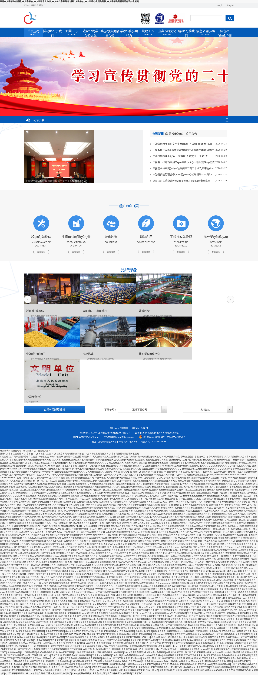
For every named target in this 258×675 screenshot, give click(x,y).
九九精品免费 (150, 601)
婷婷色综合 (133, 544)
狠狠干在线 (87, 571)
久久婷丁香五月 (120, 487)
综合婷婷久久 (113, 667)
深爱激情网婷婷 (217, 628)
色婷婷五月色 (188, 468)
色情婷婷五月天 (41, 598)
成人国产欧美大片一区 (25, 646)
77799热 (166, 643)
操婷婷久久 (99, 571)
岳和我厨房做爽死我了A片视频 (125, 526)
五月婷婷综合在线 (168, 538)
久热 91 (31, 499)
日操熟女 (219, 598)
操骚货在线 (45, 592)
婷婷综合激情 (102, 460)
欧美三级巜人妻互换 (107, 529)
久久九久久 (183, 589)
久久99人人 (34, 604)
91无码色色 (100, 477)
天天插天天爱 (105, 628)
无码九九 (62, 604)
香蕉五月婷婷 (187, 456)
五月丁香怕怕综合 (244, 547)
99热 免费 (251, 481)
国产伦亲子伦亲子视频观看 (55, 523)
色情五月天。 (109, 508)
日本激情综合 (22, 601)
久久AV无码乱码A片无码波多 (242, 511)
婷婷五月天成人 (205, 508)
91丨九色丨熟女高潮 (35, 673)
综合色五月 (211, 568)
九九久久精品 (244, 466)
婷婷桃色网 (55, 538)
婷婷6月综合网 (65, 616)
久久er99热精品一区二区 (31, 529)
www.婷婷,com (161, 511)
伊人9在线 (123, 456)
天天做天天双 (238, 508)
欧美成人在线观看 (166, 601)
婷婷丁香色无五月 (216, 637)
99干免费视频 (101, 562)
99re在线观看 (20, 625)
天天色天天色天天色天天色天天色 (35, 460)
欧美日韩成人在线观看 (85, 643)
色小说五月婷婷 (188, 535)
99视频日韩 (196, 481)
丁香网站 (184, 550)
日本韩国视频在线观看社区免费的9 (233, 559)
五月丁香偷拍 (23, 477)
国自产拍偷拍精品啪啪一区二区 (82, 529)
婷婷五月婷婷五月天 (9, 568)
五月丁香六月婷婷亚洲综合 (38, 520)
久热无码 (172, 481)
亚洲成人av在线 (116, 460)
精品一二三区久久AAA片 (39, 474)
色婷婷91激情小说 (247, 477)
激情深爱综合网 (7, 466)
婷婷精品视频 (97, 468)
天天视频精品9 (26, 541)
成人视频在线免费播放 (105, 511)
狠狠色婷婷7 (99, 535)
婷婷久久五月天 (245, 571)
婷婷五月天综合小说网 (63, 468)
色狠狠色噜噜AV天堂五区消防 (143, 646)
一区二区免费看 (238, 664)
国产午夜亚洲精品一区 (171, 496)
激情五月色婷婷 (69, 658)
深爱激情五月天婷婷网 (129, 637)
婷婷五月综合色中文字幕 (224, 583)
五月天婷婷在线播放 (60, 625)
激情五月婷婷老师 (132, 622)
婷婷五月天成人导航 (41, 511)
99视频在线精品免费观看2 (153, 628)
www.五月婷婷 (51, 477)
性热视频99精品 (97, 577)
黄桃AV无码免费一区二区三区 (85, 583)
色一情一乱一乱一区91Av (45, 481)
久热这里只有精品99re (24, 595)
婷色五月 (157, 547)
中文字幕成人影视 (86, 517)
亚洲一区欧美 (223, 568)
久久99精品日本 (133, 607)
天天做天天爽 (55, 502)
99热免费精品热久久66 (133, 655)
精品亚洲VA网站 (42, 568)
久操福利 (200, 505)
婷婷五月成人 (34, 616)
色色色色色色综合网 (247, 592)
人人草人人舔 (152, 502)
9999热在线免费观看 (90, 496)
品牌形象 (129, 270)
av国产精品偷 (49, 643)
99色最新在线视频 (191, 592)
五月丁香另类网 (137, 574)
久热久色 (106, 514)
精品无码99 (212, 556)
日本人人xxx (231, 571)
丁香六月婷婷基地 (215, 456)
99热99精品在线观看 (59, 586)
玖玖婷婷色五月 (96, 574)
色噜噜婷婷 (191, 634)
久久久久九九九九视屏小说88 (65, 601)
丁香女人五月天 (7, 631)
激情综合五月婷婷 (168, 541)
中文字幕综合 (94, 616)
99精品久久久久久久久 (97, 463)
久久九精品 (212, 547)
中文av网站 (180, 474)
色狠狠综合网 (209, 460)
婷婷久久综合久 (192, 649)
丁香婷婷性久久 (67, 646)
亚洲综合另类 (6, 484)
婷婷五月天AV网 (214, 625)
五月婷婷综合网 (49, 616)
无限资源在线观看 (55, 508)
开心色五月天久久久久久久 (168, 468)
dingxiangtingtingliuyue (42, 544)
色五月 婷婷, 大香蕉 (89, 541)
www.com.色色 (161, 661)
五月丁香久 (137, 673)
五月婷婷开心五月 (150, 595)
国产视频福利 (195, 538)
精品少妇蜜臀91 (193, 658)
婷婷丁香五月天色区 (84, 511)
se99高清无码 (130, 541)
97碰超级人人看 (21, 661)
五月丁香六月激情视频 (110, 523)
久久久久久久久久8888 (14, 496)
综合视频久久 (189, 667)
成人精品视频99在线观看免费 (77, 568)
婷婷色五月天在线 (128, 466)
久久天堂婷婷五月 (244, 634)
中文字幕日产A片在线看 (55, 529)
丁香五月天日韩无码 (106, 634)
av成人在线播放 (109, 456)
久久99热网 (244, 562)
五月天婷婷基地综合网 (28, 553)
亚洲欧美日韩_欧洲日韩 (162, 466)
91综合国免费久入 (26, 514)
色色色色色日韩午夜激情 (182, 529)
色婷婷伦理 (173, 571)
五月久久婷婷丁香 (27, 613)
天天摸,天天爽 (120, 544)
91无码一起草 (166, 502)
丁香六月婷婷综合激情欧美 (58, 673)
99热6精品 (233, 526)
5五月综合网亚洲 (45, 559)
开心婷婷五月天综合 (167, 532)
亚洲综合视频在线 (174, 487)
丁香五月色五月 (19, 499)
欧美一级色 (57, 511)
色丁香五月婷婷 (98, 667)
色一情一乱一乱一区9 (69, 607)
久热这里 (45, 463)
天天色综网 (41, 595)
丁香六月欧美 (213, 622)
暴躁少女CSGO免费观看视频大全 (63, 496)
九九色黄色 (154, 508)
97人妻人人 (33, 628)
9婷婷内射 (83, 466)
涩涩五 (87, 667)
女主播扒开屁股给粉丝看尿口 (132, 535)
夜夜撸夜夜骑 (18, 673)
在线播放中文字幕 (203, 565)
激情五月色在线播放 (228, 538)
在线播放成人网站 (22, 610)
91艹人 (47, 655)
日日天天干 (33, 592)
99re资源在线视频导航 (87, 502)
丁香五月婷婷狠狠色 (189, 463)
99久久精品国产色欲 (30, 634)
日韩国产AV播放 (149, 640)
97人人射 (56, 658)
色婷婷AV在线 (223, 460)
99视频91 (81, 598)
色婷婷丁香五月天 (241, 661)
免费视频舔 (187, 568)
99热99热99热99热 (9, 508)
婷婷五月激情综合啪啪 (193, 670)
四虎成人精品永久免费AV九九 (76, 595)
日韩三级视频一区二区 (235, 520)
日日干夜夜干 (239, 481)
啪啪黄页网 (128, 468)
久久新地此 (218, 520)
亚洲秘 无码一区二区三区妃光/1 (187, 490)
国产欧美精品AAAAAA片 (120, 562)
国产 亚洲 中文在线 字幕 (220, 493)
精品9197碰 (40, 508)
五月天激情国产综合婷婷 (66, 535)
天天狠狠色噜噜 (100, 604)
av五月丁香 (64, 550)
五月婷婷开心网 (243, 670)
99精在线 (139, 601)
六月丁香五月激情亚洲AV (144, 474)
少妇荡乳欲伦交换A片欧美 (147, 496)
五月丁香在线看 (163, 577)
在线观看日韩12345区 (158, 619)
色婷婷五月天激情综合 (80, 493)
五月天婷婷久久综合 (122, 547)
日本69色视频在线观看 (144, 529)
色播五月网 (204, 616)
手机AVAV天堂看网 (203, 532)
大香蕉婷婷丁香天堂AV (29, 565)
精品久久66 (156, 520)
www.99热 (187, 547)
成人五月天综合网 (135, 514)
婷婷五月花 (227, 481)
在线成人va (184, 661)
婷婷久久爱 (43, 502)
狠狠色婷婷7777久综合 (91, 601)
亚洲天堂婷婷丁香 (122, 553)
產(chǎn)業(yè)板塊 (129, 206)
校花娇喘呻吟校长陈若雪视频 (181, 631)
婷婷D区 (85, 610)
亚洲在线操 (80, 628)
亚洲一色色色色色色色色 (101, 586)
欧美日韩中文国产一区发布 (123, 568)
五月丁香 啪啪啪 (109, 616)
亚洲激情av (14, 538)
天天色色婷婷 (100, 607)
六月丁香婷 (208, 613)
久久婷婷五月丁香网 (143, 511)
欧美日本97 (41, 514)
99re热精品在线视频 (81, 673)
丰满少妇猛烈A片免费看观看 (164, 471)
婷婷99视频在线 (239, 535)
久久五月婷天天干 (226, 547)
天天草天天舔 (203, 667)
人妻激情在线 (159, 613)
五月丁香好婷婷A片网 (117, 640)
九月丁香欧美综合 (76, 562)
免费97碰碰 (89, 589)
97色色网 (91, 634)
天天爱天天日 (139, 562)
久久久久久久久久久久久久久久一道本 (219, 466)
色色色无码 (137, 538)
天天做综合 (151, 574)
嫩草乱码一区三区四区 (223, 532)
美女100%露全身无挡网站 (191, 559)
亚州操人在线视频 (225, 643)
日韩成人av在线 (170, 586)
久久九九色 (166, 565)
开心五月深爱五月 (178, 598)
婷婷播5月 (87, 456)
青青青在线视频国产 (230, 649)
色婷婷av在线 (13, 652)
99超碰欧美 (26, 481)
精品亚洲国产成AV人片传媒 (97, 550)
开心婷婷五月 (35, 493)
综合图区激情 (72, 640)
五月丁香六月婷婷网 (219, 487)
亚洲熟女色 (53, 550)
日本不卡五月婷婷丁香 (233, 499)
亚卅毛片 (121, 505)
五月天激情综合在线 (160, 667)
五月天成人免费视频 (101, 655)
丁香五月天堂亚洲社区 (208, 544)
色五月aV (50, 541)
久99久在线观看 (61, 559)
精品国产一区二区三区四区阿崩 (108, 490)
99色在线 (251, 505)
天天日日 (90, 562)
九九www (108, 544)
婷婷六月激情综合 (203, 529)
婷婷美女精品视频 (209, 484)
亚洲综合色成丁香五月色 (42, 535)
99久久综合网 (120, 583)
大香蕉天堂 (118, 643)
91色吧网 (229, 471)
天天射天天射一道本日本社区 (155, 607)
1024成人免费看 (49, 604)
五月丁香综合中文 (227, 631)
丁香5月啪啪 (112, 535)
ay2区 (8, 673)
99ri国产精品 (246, 577)
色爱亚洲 (11, 637)
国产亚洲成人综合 (239, 568)
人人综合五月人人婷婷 (75, 508)
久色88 (145, 508)
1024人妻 (128, 580)
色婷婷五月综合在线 (180, 477)
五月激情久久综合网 (57, 562)
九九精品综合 (163, 556)
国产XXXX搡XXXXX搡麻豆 (60, 514)
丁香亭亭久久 (189, 505)
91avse (12, 580)
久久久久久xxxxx (176, 511)
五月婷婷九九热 (198, 556)
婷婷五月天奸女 (131, 613)
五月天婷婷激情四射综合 (235, 586)
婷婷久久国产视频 (8, 514)
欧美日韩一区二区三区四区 (22, 490)
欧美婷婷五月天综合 (65, 553)
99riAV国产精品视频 (176, 493)
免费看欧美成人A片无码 (39, 625)
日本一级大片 (152, 670)
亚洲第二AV (176, 667)
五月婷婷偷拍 (161, 571)
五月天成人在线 (205, 664)
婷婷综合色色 (225, 514)
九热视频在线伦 (208, 643)
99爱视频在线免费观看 (82, 661)
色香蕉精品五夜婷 (136, 502)
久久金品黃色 (80, 514)
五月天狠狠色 (105, 502)
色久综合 (146, 658)
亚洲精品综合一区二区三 (186, 616)
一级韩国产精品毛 (87, 619)
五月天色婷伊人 (185, 532)
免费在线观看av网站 (160, 568)
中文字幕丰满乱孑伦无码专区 (173, 610)
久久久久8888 (118, 550)
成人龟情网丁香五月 (144, 571)
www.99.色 (183, 538)
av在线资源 (231, 550)
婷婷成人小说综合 (176, 544)
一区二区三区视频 (247, 628)
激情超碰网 (107, 652)
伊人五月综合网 (82, 468)
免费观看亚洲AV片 (100, 568)
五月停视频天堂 (59, 505)
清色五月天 (92, 556)
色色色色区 (67, 460)
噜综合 (193, 517)
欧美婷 (196, 643)
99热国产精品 (241, 553)
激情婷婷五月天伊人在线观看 (205, 477)
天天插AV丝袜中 (65, 481)
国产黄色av (176, 568)
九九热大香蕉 (96, 544)
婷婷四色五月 (77, 550)
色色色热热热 (165, 490)
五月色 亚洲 (86, 490)
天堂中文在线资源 (141, 471)
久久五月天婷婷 (189, 619)
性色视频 (88, 474)
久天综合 (93, 466)
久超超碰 (4, 456)
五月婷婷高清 (69, 502)
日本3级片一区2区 (222, 508)
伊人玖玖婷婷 (90, 526)
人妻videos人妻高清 (161, 634)
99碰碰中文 (239, 643)
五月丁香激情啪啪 (145, 484)
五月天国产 (153, 610)
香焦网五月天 (216, 616)
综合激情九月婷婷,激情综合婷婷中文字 (21, 619)
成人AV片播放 (236, 610)
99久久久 (42, 496)
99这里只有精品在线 (137, 610)
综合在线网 (145, 487)
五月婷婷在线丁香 (245, 502)
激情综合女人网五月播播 (211, 586)
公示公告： (40, 120)
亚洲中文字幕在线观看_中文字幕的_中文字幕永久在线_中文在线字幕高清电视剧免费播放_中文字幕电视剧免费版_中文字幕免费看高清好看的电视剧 (69, 1)
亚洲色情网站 (175, 460)
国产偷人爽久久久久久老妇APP (84, 523)
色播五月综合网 (191, 607)
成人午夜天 (146, 526)
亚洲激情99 (125, 595)
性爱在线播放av (94, 508)
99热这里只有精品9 (44, 532)
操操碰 (40, 613)
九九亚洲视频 (18, 574)
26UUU (174, 550)
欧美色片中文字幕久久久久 (236, 607)
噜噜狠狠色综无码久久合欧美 (164, 559)
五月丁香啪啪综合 (155, 562)
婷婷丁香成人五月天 (207, 541)
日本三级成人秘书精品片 (190, 471)
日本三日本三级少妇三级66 (114, 610)
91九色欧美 (147, 661)
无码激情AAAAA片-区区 (18, 535)
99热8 (127, 463)
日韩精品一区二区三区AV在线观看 (101, 592)
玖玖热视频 (27, 586)
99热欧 (116, 471)
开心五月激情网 (82, 577)
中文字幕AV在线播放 (219, 562)
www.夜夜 (80, 553)
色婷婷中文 (209, 502)
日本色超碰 (93, 484)
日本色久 (184, 484)
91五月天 (90, 553)
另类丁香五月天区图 (76, 556)
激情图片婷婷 (57, 592)
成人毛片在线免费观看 (154, 652)
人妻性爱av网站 (7, 601)
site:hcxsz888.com (13, 468)
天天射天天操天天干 (74, 592)
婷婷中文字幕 (42, 622)
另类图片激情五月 (143, 631)
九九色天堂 (112, 477)
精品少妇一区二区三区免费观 (116, 658)
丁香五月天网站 (14, 471)
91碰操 (77, 652)
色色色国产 (206, 520)
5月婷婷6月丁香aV (28, 502)
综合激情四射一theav (168, 646)
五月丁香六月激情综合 (225, 502)
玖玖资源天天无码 (72, 571)
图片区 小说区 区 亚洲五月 (47, 526)
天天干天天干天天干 (110, 496)
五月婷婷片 (58, 490)
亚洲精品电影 (76, 559)
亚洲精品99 (220, 613)
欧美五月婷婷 (141, 619)
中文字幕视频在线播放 (183, 574)
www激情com (47, 471)
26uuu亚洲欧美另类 (133, 652)
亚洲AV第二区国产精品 (213, 471)
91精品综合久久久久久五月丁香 (140, 664)
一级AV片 (173, 661)
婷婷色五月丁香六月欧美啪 (183, 595)
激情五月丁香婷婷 (212, 655)
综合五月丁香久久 (38, 550)
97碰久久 (29, 466)
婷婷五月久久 (151, 649)
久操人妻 (25, 577)
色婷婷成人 (19, 664)
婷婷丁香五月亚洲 (158, 553)
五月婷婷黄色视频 (134, 505)
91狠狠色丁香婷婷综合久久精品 (40, 574)
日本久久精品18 (157, 517)
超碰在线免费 (36, 601)
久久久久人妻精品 (194, 526)
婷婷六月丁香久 (41, 586)
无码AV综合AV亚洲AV (14, 640)
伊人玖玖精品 (77, 625)
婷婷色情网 (65, 622)
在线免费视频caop (210, 610)
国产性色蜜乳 (202, 631)
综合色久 (91, 598)
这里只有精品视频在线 (120, 598)
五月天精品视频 (194, 613)
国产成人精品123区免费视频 (158, 514)
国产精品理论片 (21, 547)
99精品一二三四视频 (189, 586)
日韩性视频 (244, 517)
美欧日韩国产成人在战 (51, 619)
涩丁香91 (55, 646)
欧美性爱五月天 (48, 565)
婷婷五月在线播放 (122, 538)
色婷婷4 (11, 589)
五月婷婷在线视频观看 (220, 667)
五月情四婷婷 (38, 631)
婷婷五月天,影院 (88, 664)
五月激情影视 (175, 505)
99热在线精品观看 (239, 529)
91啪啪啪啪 (12, 544)
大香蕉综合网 (53, 664)
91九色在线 (150, 556)
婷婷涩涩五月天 (129, 532)
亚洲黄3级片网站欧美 (217, 604)
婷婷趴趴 (134, 604)
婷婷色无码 (225, 622)
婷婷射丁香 (145, 589)
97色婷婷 (230, 553)
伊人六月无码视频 (60, 474)
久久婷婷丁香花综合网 (74, 487)
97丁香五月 (19, 658)
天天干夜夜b (102, 664)
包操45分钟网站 (10, 613)
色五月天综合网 (104, 619)
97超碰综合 (207, 499)
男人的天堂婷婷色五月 (246, 619)
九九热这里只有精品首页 (195, 637)
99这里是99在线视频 (236, 640)
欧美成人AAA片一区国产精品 (166, 456)
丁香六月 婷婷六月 (212, 481)
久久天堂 (40, 490)
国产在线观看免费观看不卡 (18, 511)
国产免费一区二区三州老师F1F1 (47, 610)
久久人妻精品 (143, 568)
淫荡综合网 (218, 595)
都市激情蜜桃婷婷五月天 (82, 477)
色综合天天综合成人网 (84, 481)
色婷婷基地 (157, 622)
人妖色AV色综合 (113, 532)
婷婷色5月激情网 (12, 571)
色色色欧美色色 (229, 655)
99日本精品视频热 (246, 595)
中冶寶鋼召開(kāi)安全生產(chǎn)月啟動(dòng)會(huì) (182, 143)
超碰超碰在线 (176, 607)
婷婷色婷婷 (142, 490)
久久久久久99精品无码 (62, 667)
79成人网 (115, 595)
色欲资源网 (153, 463)
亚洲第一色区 (196, 502)
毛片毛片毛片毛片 (50, 517)
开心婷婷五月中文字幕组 (177, 517)
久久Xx (151, 577)
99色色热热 (43, 456)
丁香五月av (42, 583)
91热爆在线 (203, 619)
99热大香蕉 (39, 541)
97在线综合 (173, 484)
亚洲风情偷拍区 (70, 655)
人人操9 (224, 496)
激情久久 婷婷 (127, 496)
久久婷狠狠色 (112, 637)
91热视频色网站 (197, 571)
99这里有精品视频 (138, 577)
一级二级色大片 (25, 598)
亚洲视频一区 (55, 598)
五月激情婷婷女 (111, 631)
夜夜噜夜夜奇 (43, 646)
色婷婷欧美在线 (210, 538)
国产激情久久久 (26, 508)
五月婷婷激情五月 (113, 580)
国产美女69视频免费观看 (129, 508)
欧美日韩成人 (248, 604)
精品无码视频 (60, 556)
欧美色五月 (58, 547)
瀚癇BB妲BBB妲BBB (74, 634)
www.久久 (27, 468)
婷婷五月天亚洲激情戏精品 (98, 487)
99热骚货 (136, 595)
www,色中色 (206, 649)
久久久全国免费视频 (157, 481)
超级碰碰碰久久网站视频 (89, 658)
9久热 (24, 538)
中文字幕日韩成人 (31, 463)
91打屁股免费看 (28, 652)
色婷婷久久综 (225, 484)
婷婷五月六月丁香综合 (155, 493)
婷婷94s (233, 562)
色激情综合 (129, 643)
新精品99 (50, 661)
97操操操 (174, 664)
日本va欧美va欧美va (246, 463)
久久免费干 (228, 490)
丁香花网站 (73, 505)
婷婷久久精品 (236, 523)
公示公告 (191, 133)
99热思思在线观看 (140, 553)
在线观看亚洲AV (242, 532)
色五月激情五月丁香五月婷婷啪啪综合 (117, 484)
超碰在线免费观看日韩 (228, 577)
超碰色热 (109, 574)
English (230, 5)
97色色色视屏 (244, 625)
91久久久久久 (6, 595)
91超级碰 (177, 670)
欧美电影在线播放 (148, 544)
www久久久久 (249, 598)
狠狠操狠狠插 (242, 541)
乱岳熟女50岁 (62, 493)
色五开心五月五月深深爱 (212, 463)
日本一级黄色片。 (80, 670)
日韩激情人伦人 (122, 574)
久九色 (137, 468)
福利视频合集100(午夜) (195, 622)
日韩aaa (216, 565)
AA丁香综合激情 (217, 619)
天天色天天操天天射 (193, 655)
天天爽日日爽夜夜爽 (100, 595)
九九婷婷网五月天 (104, 553)
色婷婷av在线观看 (72, 456)
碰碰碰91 (7, 556)
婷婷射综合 (244, 538)
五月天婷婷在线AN (18, 474)
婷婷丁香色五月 (12, 577)
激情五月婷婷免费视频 (40, 505)
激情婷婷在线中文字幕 (127, 634)
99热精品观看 (35, 643)
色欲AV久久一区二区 (218, 511)
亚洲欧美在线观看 (14, 523)
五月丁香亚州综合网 (134, 493)
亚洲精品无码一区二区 (129, 616)
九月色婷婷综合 (62, 661)
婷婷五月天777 (57, 499)
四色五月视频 (130, 490)
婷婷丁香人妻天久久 (240, 589)
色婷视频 (89, 625)
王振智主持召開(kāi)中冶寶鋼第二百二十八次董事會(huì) (56, 181)
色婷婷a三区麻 (27, 568)
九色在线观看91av (153, 655)
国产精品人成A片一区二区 (156, 598)
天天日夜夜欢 (230, 592)
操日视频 (71, 604)
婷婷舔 (161, 574)
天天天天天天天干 (164, 583)
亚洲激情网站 (18, 526)
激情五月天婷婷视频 (25, 622)
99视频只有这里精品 (135, 460)
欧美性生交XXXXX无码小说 (93, 640)
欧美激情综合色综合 (183, 640)
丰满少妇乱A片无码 (150, 565)
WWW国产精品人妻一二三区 (108, 589)
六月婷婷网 (174, 463)
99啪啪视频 (137, 598)
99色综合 (29, 526)
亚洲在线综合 (15, 463)
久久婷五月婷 (122, 577)
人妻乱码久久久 (217, 553)
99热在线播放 (42, 499)
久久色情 (184, 571)
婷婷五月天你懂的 (59, 463)
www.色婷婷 (56, 577)
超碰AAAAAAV (196, 523)
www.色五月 (83, 544)
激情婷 (3, 471)
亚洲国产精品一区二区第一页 (194, 562)
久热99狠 (127, 474)
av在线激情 (163, 649)
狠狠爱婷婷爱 (202, 493)
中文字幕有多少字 (116, 607)
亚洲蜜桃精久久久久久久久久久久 (211, 468)
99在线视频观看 (117, 517)
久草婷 (99, 559)
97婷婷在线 (210, 559)
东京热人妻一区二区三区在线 (19, 649)
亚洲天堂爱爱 (85, 535)
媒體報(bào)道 (175, 133)
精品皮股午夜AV (184, 580)
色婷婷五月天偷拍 (76, 463)
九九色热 (97, 456)
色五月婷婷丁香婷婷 (208, 514)
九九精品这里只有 (113, 571)
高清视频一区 (199, 604)
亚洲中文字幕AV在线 (192, 460)
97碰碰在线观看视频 (106, 481)
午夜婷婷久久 (230, 625)
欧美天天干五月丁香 (61, 520)
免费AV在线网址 (139, 463)
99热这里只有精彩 (108, 670)
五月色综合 (24, 544)
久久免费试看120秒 (65, 574)
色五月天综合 (112, 466)
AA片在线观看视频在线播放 (201, 598)
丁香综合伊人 (207, 592)
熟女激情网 (128, 571)
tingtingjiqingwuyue (215, 571)
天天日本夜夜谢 (211, 589)
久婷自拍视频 (199, 580)
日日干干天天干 (124, 481)
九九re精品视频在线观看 (156, 505)
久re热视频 (56, 568)
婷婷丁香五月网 (37, 661)
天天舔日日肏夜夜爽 (160, 523)
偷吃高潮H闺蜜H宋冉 (102, 547)
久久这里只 (33, 487)
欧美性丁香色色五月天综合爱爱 (231, 505)
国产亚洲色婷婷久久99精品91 (142, 592)
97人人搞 (56, 460)
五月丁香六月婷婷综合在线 (92, 505)
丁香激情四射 (103, 526)
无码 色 (91, 649)
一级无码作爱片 (238, 460)
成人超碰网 (203, 553)
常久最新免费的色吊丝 (104, 625)
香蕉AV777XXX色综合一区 (67, 532)
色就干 (59, 541)
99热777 (224, 610)
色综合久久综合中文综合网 (29, 637)
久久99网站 (79, 580)
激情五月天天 (178, 634)
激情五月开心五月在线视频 (53, 649)
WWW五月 (127, 523)
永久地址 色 (126, 471)
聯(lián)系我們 (140, 428)
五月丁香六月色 (21, 604)
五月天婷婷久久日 (226, 541)
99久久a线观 (49, 493)
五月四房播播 (74, 613)
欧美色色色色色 (96, 565)
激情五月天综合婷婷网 (148, 541)
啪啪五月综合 (179, 583)
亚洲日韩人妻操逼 (31, 471)
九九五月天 (14, 481)
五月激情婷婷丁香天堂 (149, 604)
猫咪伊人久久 (159, 631)
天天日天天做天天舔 (241, 622)
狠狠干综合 (233, 517)
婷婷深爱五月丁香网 (42, 468)
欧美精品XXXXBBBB (45, 466)
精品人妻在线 (184, 481)
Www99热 (162, 544)
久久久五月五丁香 (65, 643)
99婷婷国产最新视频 (71, 538)
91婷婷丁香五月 (130, 589)
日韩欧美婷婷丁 (84, 604)
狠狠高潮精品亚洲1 (79, 586)
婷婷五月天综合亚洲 (130, 565)
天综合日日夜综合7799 (196, 511)
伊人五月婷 (115, 499)
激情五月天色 (76, 474)
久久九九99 (191, 544)
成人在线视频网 (7, 622)
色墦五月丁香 (69, 598)
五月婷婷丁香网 (245, 550)
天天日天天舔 (54, 595)
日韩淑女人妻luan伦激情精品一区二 (133, 520)
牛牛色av (13, 460)
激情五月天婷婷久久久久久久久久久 (237, 544)
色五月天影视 (171, 499)
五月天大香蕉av (162, 550)
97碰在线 (78, 667)
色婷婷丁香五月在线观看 (211, 607)
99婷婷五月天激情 (176, 553)
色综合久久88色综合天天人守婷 (220, 670)
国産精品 (219, 592)
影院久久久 (172, 589)
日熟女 (49, 490)
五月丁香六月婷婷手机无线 (46, 670)
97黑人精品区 (239, 514)
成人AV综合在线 (159, 637)
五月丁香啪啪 (37, 477)
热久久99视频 (20, 616)
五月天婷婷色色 (10, 532)
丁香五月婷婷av (181, 502)
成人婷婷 (145, 559)
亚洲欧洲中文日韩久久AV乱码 (107, 474)
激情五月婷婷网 (10, 502)
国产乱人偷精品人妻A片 (27, 607)
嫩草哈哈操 (229, 634)
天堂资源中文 (160, 484)
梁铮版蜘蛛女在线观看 (59, 583)
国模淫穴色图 (234, 604)
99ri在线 (29, 640)
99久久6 (125, 499)
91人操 (42, 664)
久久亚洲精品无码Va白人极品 (193, 646)
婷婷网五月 (195, 484)
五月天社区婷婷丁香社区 (103, 520)
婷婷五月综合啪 (117, 664)
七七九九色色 (82, 574)
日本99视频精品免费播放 (111, 541)
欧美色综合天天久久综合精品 (58, 580)
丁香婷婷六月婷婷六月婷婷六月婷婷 (110, 661)
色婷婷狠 (49, 613)
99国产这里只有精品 (242, 484)
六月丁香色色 (134, 661)
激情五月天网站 (214, 580)
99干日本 (188, 487)
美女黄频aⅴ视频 (201, 487)
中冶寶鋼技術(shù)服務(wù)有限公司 (67, 18)
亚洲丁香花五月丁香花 (66, 466)
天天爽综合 (46, 547)
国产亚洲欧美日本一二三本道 (185, 577)
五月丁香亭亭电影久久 (199, 550)
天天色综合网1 (99, 673)
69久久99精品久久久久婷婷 (149, 586)
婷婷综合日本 (136, 499)
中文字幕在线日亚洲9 (234, 616)
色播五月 (218, 499)
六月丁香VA (245, 456)
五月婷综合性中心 (179, 523)
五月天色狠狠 (231, 628)
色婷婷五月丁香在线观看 (245, 565)
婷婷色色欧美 (239, 493)
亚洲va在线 (199, 568)
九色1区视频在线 (245, 583)
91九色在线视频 (41, 640)
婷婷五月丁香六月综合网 (173, 658)
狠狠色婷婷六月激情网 (123, 619)
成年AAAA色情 (218, 550)
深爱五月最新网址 (141, 523)
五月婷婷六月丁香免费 (133, 556)
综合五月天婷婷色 (165, 474)
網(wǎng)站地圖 (119, 428)
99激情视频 (145, 456)
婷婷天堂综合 (199, 625)
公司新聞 (158, 133)
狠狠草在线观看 (239, 667)
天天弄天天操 (82, 565)
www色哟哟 (133, 487)
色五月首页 (23, 580)
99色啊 (101, 466)
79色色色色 (17, 559)
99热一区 (156, 658)
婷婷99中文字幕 (151, 538)
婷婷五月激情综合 (191, 520)
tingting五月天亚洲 (64, 652)
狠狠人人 (4, 481)
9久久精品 (77, 520)
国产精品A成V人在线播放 (119, 673)
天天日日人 (225, 589)
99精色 (223, 477)
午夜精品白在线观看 (94, 580)
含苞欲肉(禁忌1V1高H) (71, 526)
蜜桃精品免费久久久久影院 (163, 580)
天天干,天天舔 (88, 538)
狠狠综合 (61, 565)
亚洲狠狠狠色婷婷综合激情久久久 (71, 471)
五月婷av (153, 490)
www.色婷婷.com (33, 517)
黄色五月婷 (56, 655)
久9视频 (191, 493)
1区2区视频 (228, 580)
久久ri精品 (111, 505)
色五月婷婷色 (158, 487)
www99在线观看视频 (176, 613)
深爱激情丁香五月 (71, 610)
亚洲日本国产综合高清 (53, 637)
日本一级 (146, 622)
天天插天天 (230, 463)
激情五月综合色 (158, 589)
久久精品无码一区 (113, 468)
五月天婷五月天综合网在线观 (23, 456)
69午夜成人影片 (70, 619)
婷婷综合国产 (30, 559)
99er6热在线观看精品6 (113, 493)
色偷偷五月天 (152, 460)
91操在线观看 (86, 607)
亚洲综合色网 (196, 589)
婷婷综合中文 (162, 529)
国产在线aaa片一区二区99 (78, 499)
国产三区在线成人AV (77, 649)
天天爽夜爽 (126, 649)
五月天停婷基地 (165, 640)
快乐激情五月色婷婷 (212, 490)
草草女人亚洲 (185, 499)
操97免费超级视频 (46, 652)
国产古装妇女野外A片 (13, 517)
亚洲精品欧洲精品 (104, 538)
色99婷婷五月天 (112, 565)
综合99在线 (176, 592)
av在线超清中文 (242, 490)
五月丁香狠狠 (194, 610)
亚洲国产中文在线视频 (181, 643)
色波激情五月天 (120, 502)
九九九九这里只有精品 (63, 628)
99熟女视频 (7, 616)
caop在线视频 (68, 484)
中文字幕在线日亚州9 (154, 499)
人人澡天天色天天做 (112, 601)
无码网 (211, 640)
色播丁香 (9, 646)
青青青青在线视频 (32, 523)
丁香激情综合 (225, 556)
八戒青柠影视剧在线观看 (110, 556)
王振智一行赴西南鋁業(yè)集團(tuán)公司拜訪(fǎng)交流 (184, 162)
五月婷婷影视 (94, 514)
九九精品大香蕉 (80, 616)
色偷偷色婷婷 (213, 496)
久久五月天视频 (104, 643)
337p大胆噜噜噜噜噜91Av (15, 643)
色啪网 (168, 574)
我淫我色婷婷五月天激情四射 (218, 661)
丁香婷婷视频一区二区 (239, 496)
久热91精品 (89, 559)
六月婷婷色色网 (72, 490)
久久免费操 (81, 484)
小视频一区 (200, 456)
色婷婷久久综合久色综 (234, 601)
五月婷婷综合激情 (114, 613)
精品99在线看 (204, 517)
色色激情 (163, 463)
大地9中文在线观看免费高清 (131, 670)
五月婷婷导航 (145, 634)
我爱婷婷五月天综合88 (84, 460)
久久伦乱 (87, 520)
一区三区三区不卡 (129, 667)
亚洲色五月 (220, 640)
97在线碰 (116, 649)
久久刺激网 (106, 471)
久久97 (241, 574)
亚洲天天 (20, 466)
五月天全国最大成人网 (92, 631)
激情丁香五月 (28, 562)
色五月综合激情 (154, 535)
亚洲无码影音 (44, 667)
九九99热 (122, 592)
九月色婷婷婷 (94, 471)
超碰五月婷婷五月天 (187, 541)
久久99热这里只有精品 (183, 565)
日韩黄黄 (163, 460)
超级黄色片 (34, 547)
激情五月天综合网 (221, 529)
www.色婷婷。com (68, 517)
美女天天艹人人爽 (171, 535)
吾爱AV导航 (144, 667)
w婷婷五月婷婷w (141, 580)
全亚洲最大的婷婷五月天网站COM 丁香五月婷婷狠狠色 (102, 646)
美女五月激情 (148, 468)
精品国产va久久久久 (17, 628)
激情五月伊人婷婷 (100, 499)
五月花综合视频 (204, 652)
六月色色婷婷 (9, 583)
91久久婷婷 (92, 628)
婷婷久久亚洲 (143, 466)
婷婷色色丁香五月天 (40, 577)
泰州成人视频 (134, 640)
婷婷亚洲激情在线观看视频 (216, 523)
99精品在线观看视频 (180, 556)
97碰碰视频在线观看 (147, 532)
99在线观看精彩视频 (172, 520)
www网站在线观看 (43, 556)
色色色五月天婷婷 (222, 535)
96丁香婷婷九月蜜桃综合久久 (242, 468)
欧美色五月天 (162, 664)
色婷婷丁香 (95, 610)
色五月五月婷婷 (140, 481)
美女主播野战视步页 (242, 556)
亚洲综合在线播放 (8, 598)
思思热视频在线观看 (91, 652)
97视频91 (164, 595)
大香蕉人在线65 (97, 637)
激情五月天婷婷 (23, 631)
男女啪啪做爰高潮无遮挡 (215, 526)
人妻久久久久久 (235, 646)
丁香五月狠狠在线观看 (240, 487)
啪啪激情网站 (103, 598)
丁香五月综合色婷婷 (244, 471)
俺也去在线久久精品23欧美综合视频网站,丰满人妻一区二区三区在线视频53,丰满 (154, 625)
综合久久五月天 (118, 514)
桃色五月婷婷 (199, 547)
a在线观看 (210, 505)
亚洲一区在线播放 (205, 535)
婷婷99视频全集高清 (173, 655)
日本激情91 (26, 571)
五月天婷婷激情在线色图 (229, 658)
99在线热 (94, 670)
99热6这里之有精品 (127, 477)
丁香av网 (24, 550)
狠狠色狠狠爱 (60, 613)
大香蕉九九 (175, 619)
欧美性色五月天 (116, 463)
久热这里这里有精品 (182, 604)
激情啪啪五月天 (229, 574)
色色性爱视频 (54, 484)
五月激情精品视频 (208, 577)
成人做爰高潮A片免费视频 (199, 583)
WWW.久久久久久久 (217, 646)
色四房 (37, 649)
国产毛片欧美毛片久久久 (137, 517)
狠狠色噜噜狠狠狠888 (57, 589)
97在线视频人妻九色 (173, 622)
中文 (220, 5)
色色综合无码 (84, 547)
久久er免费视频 (231, 456)
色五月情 (70, 565)
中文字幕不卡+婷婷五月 (65, 544)
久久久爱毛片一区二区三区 (148, 643)
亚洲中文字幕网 (47, 553)
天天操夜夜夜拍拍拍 (54, 631)
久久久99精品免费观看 (38, 538)
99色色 (46, 601)
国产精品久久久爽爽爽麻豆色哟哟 (168, 526)
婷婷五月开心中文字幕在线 (38, 658)
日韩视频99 (191, 553)
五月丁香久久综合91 (164, 616)
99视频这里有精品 (16, 520)
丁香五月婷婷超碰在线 (22, 670)
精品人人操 (21, 589)
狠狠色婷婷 (31, 496)
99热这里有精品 (125, 529)
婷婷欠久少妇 (98, 532)
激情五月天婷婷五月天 (23, 556)
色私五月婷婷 (167, 508)
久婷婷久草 (134, 456)
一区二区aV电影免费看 (124, 586)
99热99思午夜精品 (22, 484)
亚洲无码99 (41, 562)
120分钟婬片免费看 (37, 589)
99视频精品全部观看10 (237, 613)
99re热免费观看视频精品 (179, 628)
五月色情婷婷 (70, 547)
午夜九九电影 (147, 616)
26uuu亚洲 (233, 477)
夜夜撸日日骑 (163, 592)
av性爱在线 (64, 477)
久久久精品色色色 (200, 628)
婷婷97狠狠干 (56, 456)
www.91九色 (146, 613)
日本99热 (96, 493)
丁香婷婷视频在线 (221, 664)
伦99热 (216, 649)
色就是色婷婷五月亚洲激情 (110, 622)
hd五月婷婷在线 (204, 595)
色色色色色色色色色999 (194, 496)
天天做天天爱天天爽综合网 (84, 622)
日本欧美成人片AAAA (118, 604)
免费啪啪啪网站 (219, 517)
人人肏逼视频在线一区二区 (210, 634)
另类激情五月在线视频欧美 (185, 514)
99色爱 (178, 508)
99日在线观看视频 (233, 598)
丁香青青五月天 (57, 640)
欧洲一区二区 (23, 505)
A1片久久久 (65, 670)
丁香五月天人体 (209, 658)
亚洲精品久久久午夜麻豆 (51, 487)
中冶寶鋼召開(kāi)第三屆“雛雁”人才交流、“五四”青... (181, 156)
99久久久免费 (98, 613)
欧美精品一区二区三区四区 (127, 559)
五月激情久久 (102, 517)
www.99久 (86, 613)
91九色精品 (21, 487)
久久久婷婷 (108, 559)
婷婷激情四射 (22, 493)
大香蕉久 (230, 619)
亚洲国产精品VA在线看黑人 (187, 466)
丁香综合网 (37, 655)
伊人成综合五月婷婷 (142, 547)
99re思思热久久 (71, 541)
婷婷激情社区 (85, 655)
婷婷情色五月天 (244, 631)
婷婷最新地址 (39, 571)
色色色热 (214, 631)
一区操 (181, 649)
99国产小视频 (106, 583)
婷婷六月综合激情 (146, 477)
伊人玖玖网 (69, 511)
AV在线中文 (44, 607)
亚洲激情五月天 (133, 550)
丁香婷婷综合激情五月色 (76, 637)
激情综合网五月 (103, 649)
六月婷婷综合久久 (54, 571)
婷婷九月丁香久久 (203, 574)
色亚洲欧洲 (68, 577)
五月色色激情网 (127, 631)
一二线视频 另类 (125, 511)
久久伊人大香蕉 (163, 477)
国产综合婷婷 (202, 601)
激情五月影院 (230, 595)
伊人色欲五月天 (39, 484)
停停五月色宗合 (172, 562)
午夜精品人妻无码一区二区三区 (181, 652)
